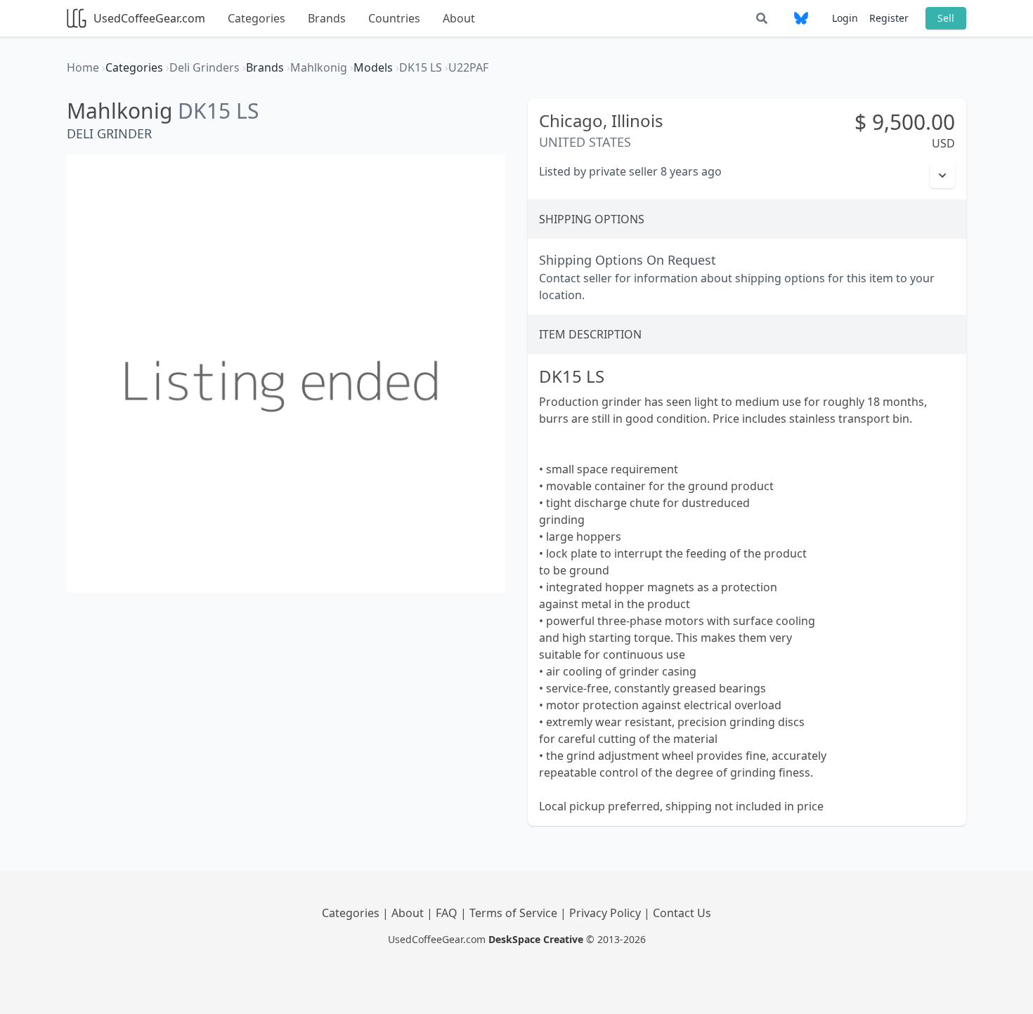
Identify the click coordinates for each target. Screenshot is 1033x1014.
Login (845, 18)
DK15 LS (218, 110)
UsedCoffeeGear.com (149, 18)
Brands (327, 18)
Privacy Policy (606, 913)
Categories (256, 18)
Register (889, 18)
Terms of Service (514, 913)
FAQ (448, 913)
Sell (945, 18)
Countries (394, 18)
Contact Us (682, 913)
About (459, 18)
